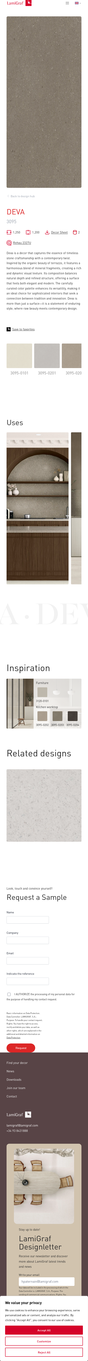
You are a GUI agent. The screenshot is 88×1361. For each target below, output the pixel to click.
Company (12, 932)
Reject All (44, 1352)
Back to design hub (23, 196)
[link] (19, 362)
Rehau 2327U (22, 242)
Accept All (44, 1330)
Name (10, 912)
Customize (44, 1341)
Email (10, 953)
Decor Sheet (59, 232)
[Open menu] (67, 3)
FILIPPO (15, 837)
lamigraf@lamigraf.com (22, 1125)
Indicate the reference (20, 973)
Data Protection (13, 1037)
